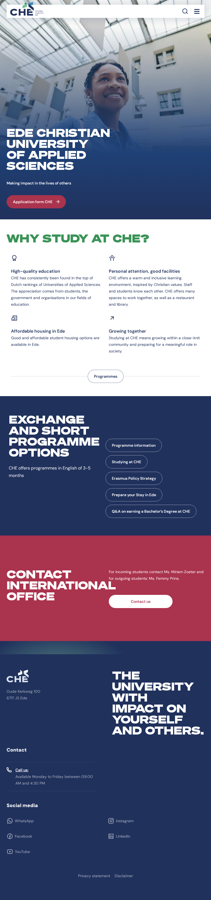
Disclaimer (124, 875)
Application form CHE (32, 201)
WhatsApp (24, 820)
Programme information (134, 445)
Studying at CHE (126, 461)
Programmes (105, 376)
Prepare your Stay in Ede (134, 494)
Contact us (141, 601)
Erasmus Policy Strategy (134, 478)
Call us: (21, 770)
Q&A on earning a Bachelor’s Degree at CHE (151, 511)
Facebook (23, 836)
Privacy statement (94, 875)
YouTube (22, 851)
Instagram (125, 820)
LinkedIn (123, 836)
